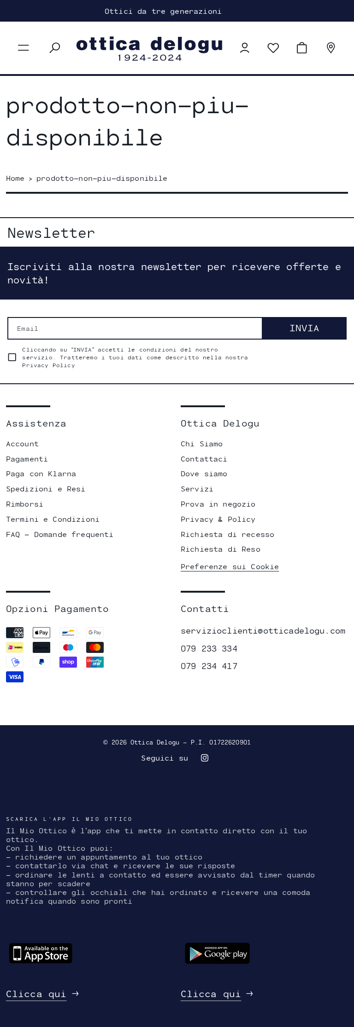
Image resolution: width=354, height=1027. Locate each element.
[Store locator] (331, 48)
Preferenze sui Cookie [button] (230, 566)
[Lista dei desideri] (273, 48)
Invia (304, 327)
